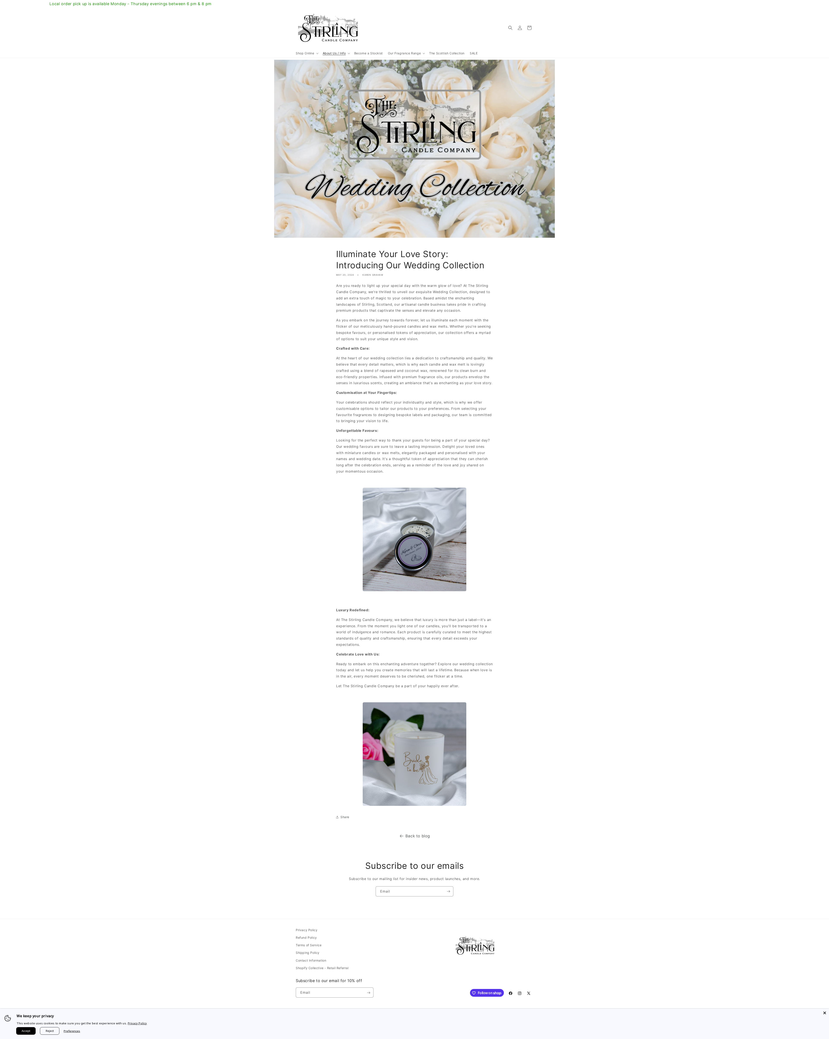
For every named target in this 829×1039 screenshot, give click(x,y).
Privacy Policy (306, 930)
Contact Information (311, 960)
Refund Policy (306, 937)
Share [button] (344, 817)
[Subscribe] (448, 891)
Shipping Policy (308, 953)
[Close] (825, 1013)
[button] (306, 53)
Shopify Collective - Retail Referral (322, 968)
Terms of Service (309, 945)
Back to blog (417, 836)
